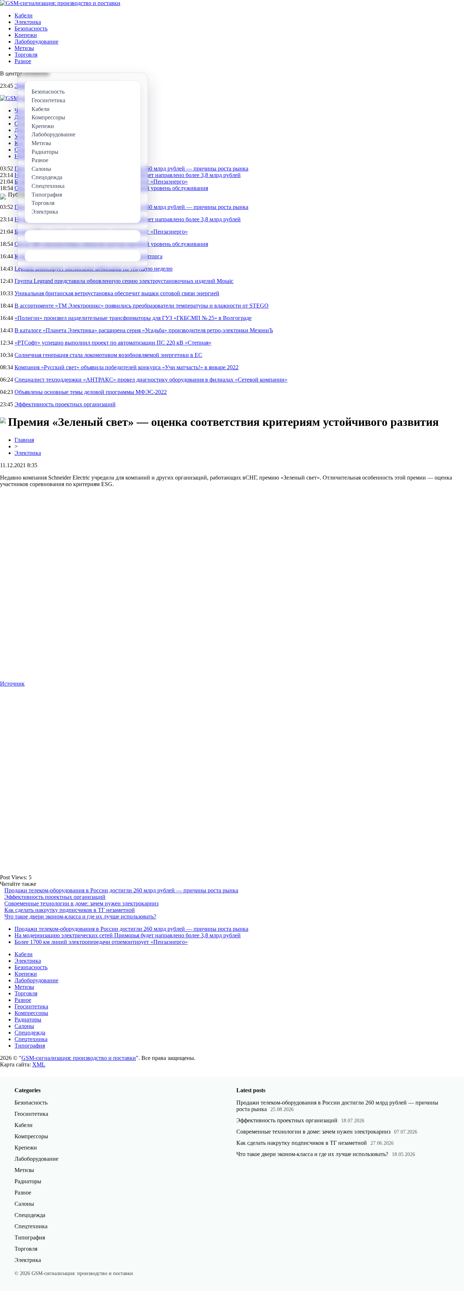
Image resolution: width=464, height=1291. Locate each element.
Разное (22, 61)
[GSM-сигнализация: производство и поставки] (60, 3)
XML (38, 1064)
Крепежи (25, 35)
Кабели (23, 15)
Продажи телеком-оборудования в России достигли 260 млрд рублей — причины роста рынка (121, 890)
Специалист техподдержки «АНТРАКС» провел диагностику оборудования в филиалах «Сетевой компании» (150, 380)
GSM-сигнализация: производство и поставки (78, 1058)
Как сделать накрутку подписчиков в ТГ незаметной (69, 910)
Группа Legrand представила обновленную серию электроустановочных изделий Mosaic (123, 281)
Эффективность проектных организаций (65, 404)
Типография (29, 1046)
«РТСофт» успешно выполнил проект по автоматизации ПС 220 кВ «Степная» (112, 343)
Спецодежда (29, 1032)
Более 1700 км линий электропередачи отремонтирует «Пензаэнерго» (101, 942)
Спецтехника (30, 1039)
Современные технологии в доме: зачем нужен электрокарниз (81, 903)
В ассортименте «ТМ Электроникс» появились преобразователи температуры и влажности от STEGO (141, 306)
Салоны (24, 1026)
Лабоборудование (36, 41)
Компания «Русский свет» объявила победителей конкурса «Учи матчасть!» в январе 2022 (126, 367)
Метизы (24, 48)
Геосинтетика (31, 1006)
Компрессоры (31, 1013)
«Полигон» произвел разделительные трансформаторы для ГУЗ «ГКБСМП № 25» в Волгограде (133, 318)
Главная (24, 440)
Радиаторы (27, 1019)
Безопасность (30, 28)
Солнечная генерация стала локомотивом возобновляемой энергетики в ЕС (108, 355)
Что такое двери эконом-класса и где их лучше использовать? (80, 916)
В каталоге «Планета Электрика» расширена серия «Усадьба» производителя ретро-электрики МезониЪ (143, 330)
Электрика (27, 22)
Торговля (25, 55)
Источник (12, 684)
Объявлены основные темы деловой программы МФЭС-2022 (90, 392)
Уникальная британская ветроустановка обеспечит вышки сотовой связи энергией (116, 293)
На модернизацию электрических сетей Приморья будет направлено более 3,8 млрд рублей (127, 935)
